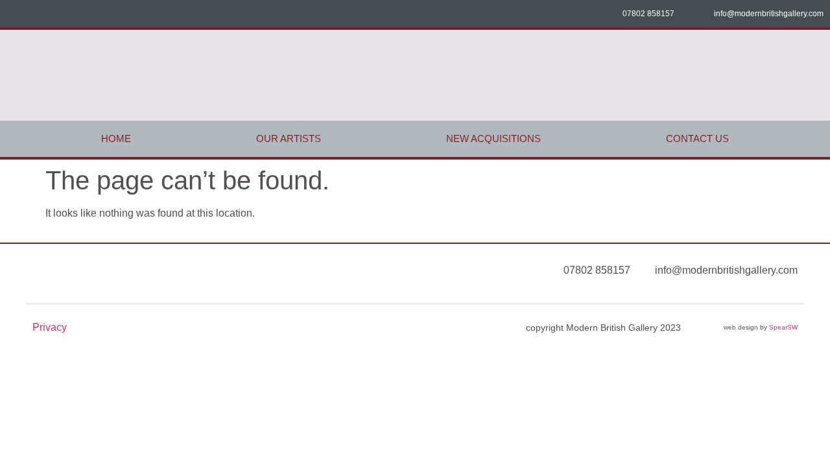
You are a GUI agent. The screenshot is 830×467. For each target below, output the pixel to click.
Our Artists (288, 138)
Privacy (49, 327)
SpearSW (783, 327)
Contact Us (697, 138)
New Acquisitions (493, 138)
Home (116, 138)
